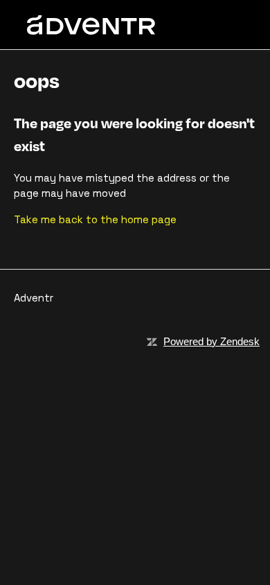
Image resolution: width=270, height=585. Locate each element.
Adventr (33, 297)
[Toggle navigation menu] (218, 25)
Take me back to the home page (95, 219)
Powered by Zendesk (211, 341)
